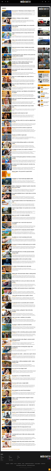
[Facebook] (5, 1)
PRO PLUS (15, 463)
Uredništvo (11, 463)
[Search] (48, 1)
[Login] (42, 1)
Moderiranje (19, 463)
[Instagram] (7, 1)
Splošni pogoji (43, 463)
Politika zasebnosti (37, 463)
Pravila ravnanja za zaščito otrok (21, 465)
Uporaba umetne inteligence (31, 465)
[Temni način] (45, 1)
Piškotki (23, 463)
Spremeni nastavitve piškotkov (29, 463)
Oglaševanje (7, 463)
